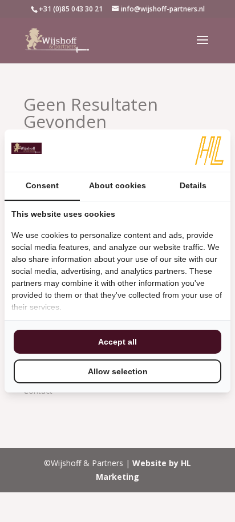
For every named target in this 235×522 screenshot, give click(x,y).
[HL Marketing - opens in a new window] (209, 150)
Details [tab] (193, 185)
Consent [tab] (42, 185)
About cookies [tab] (117, 185)
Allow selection (118, 371)
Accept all (117, 341)
